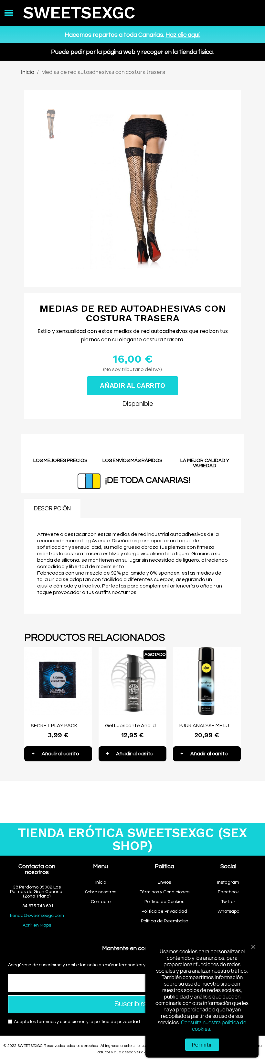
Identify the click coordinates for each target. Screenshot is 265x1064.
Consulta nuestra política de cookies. (213, 1025)
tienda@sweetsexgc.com (37, 915)
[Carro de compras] (250, 13)
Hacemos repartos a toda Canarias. (132, 35)
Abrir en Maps (37, 925)
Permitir (202, 1044)
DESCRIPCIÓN (52, 508)
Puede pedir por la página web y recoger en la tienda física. (132, 52)
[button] (76, 192)
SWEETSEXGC (79, 13)
